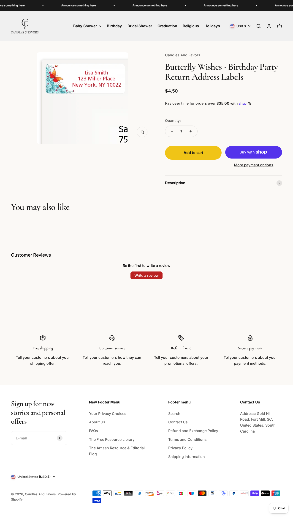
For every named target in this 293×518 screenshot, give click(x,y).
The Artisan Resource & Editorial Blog (117, 451)
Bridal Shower (140, 26)
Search (174, 413)
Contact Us (178, 422)
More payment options (253, 165)
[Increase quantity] (190, 131)
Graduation (167, 26)
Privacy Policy (180, 448)
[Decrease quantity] (172, 131)
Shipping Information (186, 456)
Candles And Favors (182, 55)
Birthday (114, 26)
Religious (191, 26)
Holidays (212, 26)
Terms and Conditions (187, 439)
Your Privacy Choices (107, 413)
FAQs (93, 430)
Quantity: (173, 120)
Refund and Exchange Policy (193, 430)
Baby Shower (85, 26)
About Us (97, 422)
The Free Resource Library (112, 439)
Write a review (146, 275)
